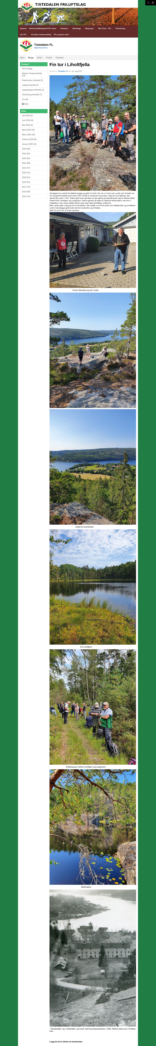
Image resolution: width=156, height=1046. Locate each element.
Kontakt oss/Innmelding (41, 34)
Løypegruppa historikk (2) (33, 90)
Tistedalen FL (63, 71)
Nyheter (23, 28)
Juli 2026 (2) (27, 116)
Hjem (22, 58)
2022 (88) (26, 163)
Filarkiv (49, 58)
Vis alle (25, 99)
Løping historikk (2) (30, 85)
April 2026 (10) (28, 130)
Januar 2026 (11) (29, 144)
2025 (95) (26, 149)
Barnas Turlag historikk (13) (32, 74)
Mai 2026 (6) (27, 125)
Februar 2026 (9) (29, 139)
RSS (26, 104)
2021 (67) (26, 168)
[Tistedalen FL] (78, 12)
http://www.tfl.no (41, 48)
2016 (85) (26, 192)
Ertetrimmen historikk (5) (32, 80)
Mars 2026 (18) (28, 135)
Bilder (39, 58)
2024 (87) (26, 154)
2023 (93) (26, 158)
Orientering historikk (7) (32, 95)
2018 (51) (26, 182)
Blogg (31, 58)
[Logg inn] (153, 2)
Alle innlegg (27, 69)
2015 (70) (26, 196)
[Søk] (148, 2)
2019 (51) (26, 177)
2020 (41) (26, 173)
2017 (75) (26, 187)
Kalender (60, 58)
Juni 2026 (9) (27, 120)
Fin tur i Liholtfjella (69, 64)
